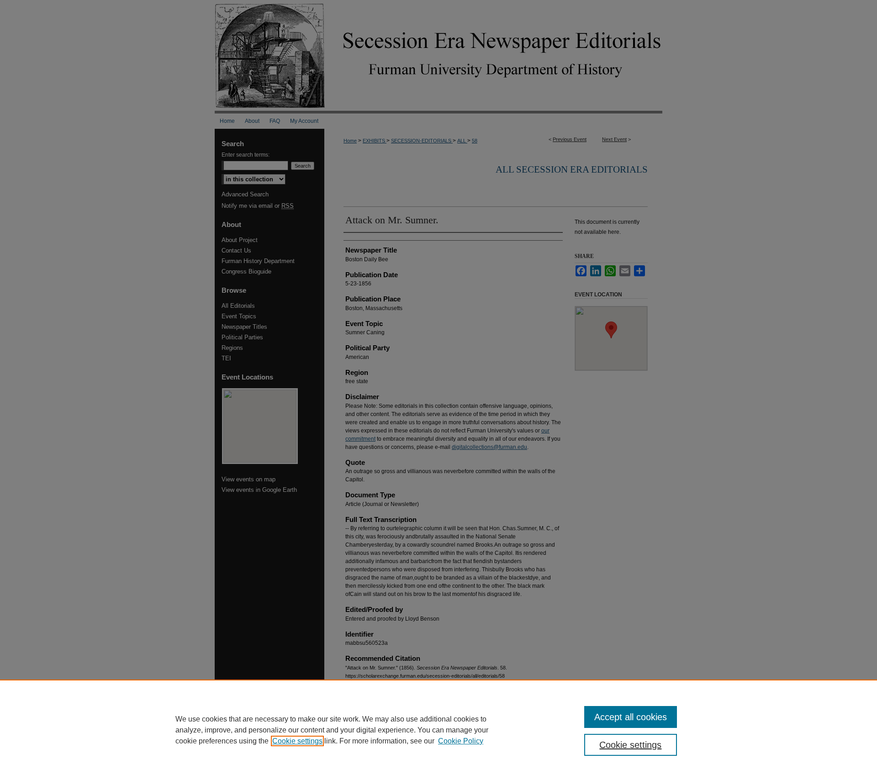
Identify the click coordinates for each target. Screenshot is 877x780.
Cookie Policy (460, 741)
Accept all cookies (630, 717)
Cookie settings (297, 741)
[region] (438, 730)
